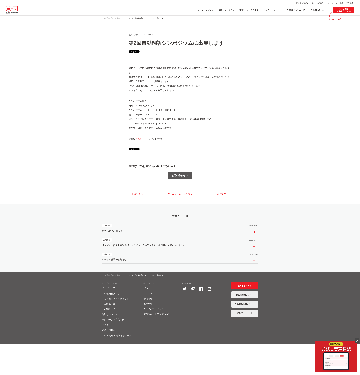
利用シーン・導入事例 (113, 319)
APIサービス (110, 309)
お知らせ (133, 34)
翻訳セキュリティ (111, 314)
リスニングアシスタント (116, 299)
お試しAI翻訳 (317, 3)
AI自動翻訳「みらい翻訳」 (112, 275)
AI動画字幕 (109, 304)
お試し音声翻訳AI (301, 3)
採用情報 (349, 3)
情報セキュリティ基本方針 (156, 314)
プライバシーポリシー (154, 309)
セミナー (106, 325)
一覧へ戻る (180, 194)
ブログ (146, 288)
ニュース (329, 3)
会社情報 (339, 3)
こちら (138, 139)
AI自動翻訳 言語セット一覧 (118, 335)
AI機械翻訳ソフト (113, 293)
